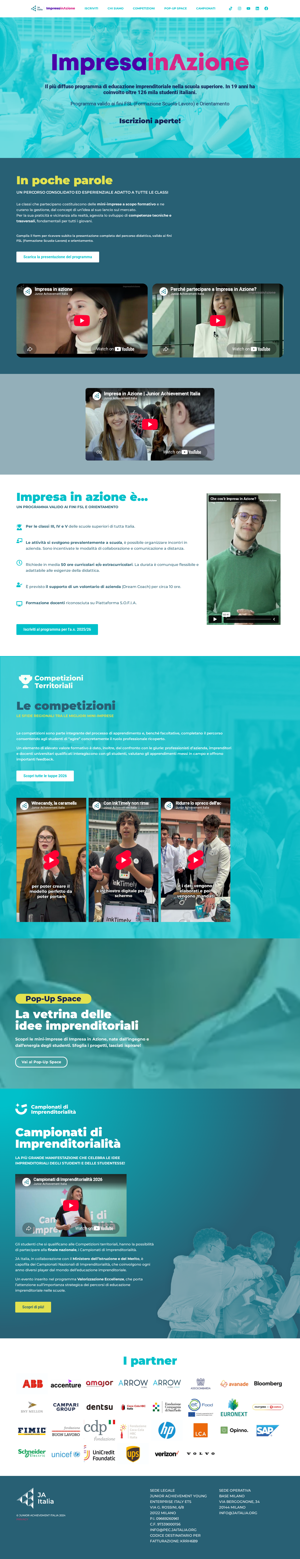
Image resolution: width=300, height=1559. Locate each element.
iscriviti (91, 8)
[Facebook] (266, 8)
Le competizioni (66, 706)
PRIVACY (22, 1519)
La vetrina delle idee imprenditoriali (77, 1020)
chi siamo (116, 8)
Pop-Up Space (175, 8)
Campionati (205, 8)
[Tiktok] (230, 8)
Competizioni (144, 8)
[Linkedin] (257, 8)
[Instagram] (239, 8)
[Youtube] (248, 8)
